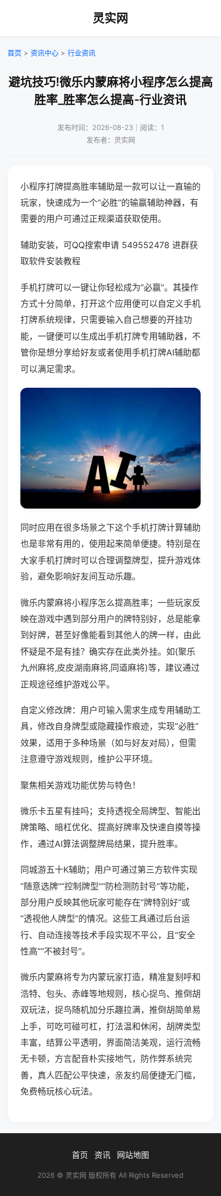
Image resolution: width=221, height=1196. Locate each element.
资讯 (102, 1155)
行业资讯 (81, 52)
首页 (14, 52)
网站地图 (133, 1155)
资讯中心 (44, 52)
